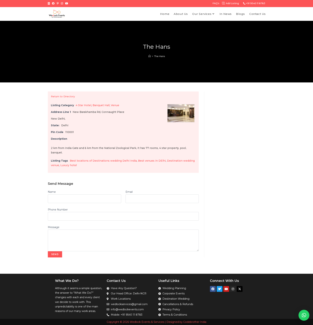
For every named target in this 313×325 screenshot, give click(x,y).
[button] (304, 315)
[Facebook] (213, 289)
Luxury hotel (68, 165)
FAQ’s (215, 3)
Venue (115, 105)
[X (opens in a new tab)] (49, 3)
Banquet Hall (101, 105)
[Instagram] (233, 289)
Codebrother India (194, 322)
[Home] (149, 56)
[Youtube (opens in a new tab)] (66, 3)
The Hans (159, 56)
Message (53, 227)
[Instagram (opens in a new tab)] (62, 3)
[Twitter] (219, 289)
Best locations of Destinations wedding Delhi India (103, 160)
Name (52, 191)
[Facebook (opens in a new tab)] (53, 3)
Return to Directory (63, 96)
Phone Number (58, 209)
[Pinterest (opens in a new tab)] (58, 3)
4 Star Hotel (83, 105)
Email (129, 191)
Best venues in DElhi (152, 160)
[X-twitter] (240, 289)
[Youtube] (226, 289)
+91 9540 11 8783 (255, 3)
